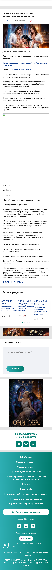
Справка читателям (26, 462)
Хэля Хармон (8, 21)
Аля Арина (6, 301)
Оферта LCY (26, 489)
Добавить (15, 368)
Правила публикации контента (26, 472)
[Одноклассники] (33, 526)
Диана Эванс (24, 301)
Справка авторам (26, 467)
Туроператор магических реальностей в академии (40, 310)
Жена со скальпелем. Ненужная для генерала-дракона (9, 307)
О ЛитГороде (26, 457)
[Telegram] (19, 526)
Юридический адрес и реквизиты (26, 504)
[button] (22, 322)
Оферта (26, 484)
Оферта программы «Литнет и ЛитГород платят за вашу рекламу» (26, 478)
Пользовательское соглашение (26, 499)
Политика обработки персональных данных (26, 494)
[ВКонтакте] (26, 526)
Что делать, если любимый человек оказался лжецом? (26, 307)
